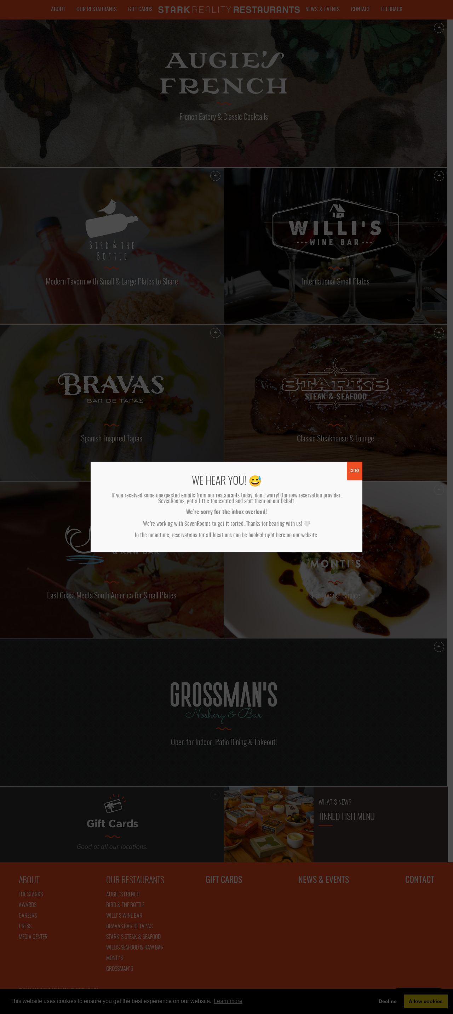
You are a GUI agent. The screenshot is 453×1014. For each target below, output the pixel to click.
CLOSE (355, 471)
